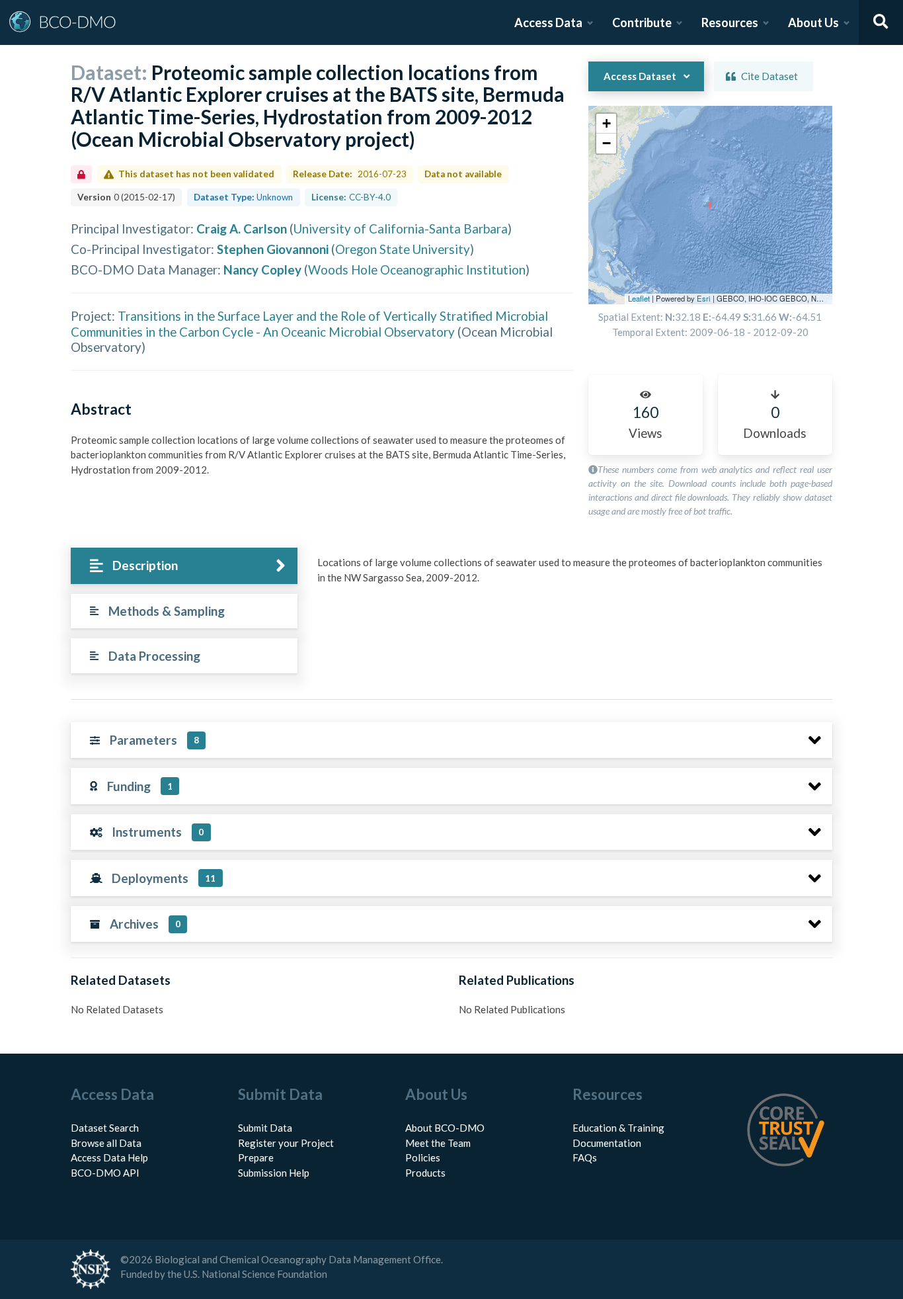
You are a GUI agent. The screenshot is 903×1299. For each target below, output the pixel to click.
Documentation (606, 1143)
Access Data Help (109, 1157)
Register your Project (286, 1143)
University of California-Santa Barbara (401, 228)
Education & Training (618, 1128)
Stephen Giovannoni (273, 249)
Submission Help (273, 1173)
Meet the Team (438, 1143)
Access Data (548, 22)
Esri (704, 298)
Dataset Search (105, 1128)
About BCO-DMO (445, 1128)
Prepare (256, 1157)
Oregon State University (402, 249)
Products (425, 1173)
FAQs (584, 1157)
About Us (813, 22)
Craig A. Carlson (241, 228)
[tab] (184, 566)
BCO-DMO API (105, 1173)
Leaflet (639, 298)
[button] (606, 124)
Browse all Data (106, 1143)
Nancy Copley (262, 269)
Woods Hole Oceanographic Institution (417, 269)
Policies (422, 1157)
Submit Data (265, 1128)
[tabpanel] (571, 575)
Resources (729, 22)
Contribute (642, 22)
